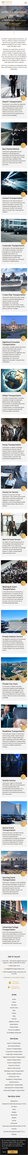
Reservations (14, 1024)
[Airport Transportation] (14, 86)
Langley (14, 1112)
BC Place (14, 1107)
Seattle (14, 1118)
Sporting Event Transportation (8, 878)
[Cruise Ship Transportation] (14, 279)
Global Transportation (11, 395)
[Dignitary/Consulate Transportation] (14, 327)
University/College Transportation (10, 928)
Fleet (14, 1010)
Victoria (14, 1129)
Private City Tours (10, 683)
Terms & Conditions (14, 1030)
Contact (14, 1019)
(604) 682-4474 (15, 966)
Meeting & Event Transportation (9, 588)
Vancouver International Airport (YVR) (14, 1126)
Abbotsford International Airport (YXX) (14, 1104)
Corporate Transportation (13, 245)
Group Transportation (11, 444)
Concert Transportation (12, 198)
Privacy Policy (14, 1027)
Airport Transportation (12, 101)
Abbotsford (14, 1101)
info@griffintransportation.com (14, 969)
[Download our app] (14, 987)
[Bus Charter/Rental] (14, 134)
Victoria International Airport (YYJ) (14, 1131)
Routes (14, 1013)
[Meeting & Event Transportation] (14, 572)
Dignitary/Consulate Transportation (11, 343)
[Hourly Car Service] (14, 477)
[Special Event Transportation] (14, 813)
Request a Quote (14, 1021)
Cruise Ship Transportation (13, 294)
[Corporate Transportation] (14, 230)
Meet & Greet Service (11, 539)
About (14, 1002)
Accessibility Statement (14, 1033)
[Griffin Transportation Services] (7, 3)
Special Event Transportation (8, 829)
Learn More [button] (5, 1148)
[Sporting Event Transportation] (14, 862)
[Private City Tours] (14, 669)
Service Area (14, 1008)
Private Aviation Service (12, 636)
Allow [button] (12, 1152)
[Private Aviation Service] (14, 621)
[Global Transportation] (14, 380)
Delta (14, 1109)
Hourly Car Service (10, 492)
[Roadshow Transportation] (14, 716)
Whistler (14, 1134)
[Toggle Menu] (25, 2)
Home (14, 999)
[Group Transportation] (14, 430)
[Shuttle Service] (14, 765)
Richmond (14, 1115)
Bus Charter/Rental (10, 148)
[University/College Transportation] (14, 912)
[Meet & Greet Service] (14, 524)
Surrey (14, 1120)
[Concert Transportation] (14, 183)
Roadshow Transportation (13, 731)
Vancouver (14, 1123)
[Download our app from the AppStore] (14, 982)
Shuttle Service (8, 780)
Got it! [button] (4, 1152)
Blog (14, 1016)
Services (14, 1005)
